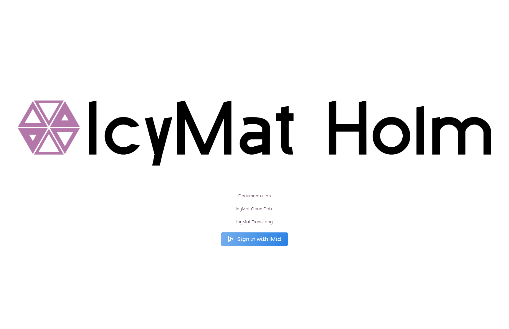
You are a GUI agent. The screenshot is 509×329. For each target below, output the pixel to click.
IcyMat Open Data (255, 209)
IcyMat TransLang (254, 222)
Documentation (254, 196)
